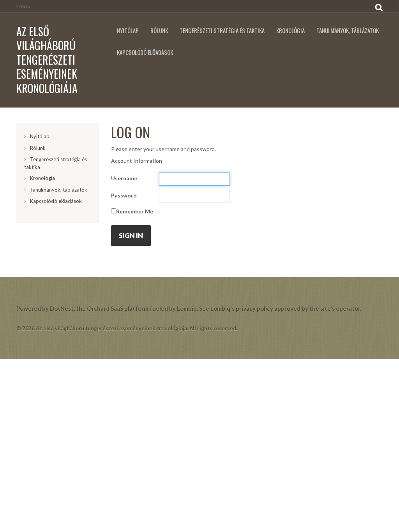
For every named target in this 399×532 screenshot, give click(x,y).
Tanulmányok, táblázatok (347, 30)
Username (124, 178)
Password (124, 195)
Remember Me (134, 211)
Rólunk (159, 30)
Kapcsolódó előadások (145, 52)
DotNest (62, 308)
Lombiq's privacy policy (241, 308)
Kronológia (290, 30)
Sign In (23, 6)
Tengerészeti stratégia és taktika (222, 30)
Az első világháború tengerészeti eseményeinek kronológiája (47, 59)
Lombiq (187, 308)
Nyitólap (128, 30)
